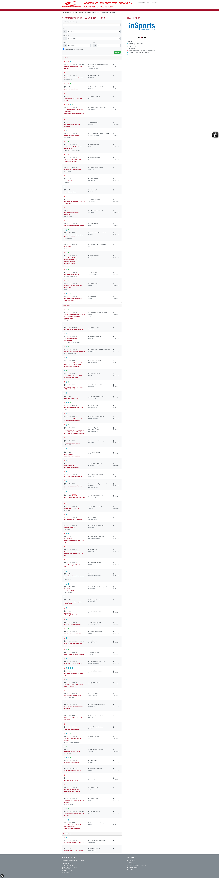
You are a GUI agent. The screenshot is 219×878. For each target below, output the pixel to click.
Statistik (112, 13)
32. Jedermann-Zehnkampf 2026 (73, 643)
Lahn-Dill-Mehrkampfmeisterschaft (74, 225)
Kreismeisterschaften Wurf (71, 274)
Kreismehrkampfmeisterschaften (73, 329)
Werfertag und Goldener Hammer (73, 78)
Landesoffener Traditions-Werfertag (74, 351)
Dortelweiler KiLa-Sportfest (72, 443)
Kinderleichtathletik (92, 13)
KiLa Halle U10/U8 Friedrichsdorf (73, 851)
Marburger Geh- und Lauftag (72, 751)
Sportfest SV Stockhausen (71, 135)
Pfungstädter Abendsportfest (72, 169)
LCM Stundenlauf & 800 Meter (72, 695)
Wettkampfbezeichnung (70, 22)
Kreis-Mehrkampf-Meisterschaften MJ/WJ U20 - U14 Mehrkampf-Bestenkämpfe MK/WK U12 (74, 364)
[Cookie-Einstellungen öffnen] (2, 876)
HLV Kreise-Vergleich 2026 (71, 729)
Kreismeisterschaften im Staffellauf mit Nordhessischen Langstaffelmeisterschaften (74, 826)
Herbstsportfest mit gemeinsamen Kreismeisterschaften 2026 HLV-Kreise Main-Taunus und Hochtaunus (74, 431)
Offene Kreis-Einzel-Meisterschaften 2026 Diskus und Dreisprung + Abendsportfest (74, 316)
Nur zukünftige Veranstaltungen (74, 49)
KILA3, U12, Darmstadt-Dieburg (73, 664)
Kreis (69, 13)
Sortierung (66, 35)
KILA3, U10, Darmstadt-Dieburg (73, 476)
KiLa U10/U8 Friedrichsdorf (71, 398)
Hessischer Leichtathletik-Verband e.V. (73, 860)
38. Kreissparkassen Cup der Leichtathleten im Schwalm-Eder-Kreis (73, 553)
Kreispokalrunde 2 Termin (71, 780)
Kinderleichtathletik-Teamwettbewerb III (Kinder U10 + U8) (74, 540)
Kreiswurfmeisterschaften (71, 762)
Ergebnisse (104, 13)
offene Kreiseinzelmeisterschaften (74, 654)
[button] (69, 11)
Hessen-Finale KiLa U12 (70, 192)
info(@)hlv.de (67, 872)
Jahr (94, 42)
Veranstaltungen (78, 13)
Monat (65, 42)
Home (64, 13)
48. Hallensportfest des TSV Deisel (73, 842)
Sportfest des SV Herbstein (71, 508)
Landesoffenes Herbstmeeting (72, 634)
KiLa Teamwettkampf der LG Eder (73, 407)
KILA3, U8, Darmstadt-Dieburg (72, 624)
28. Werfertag (68, 246)
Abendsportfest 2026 (70, 527)
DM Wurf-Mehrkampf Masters (72, 771)
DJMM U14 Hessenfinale (71, 89)
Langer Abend (68, 181)
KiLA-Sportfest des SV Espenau (73, 519)
